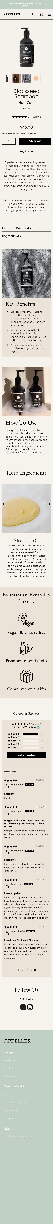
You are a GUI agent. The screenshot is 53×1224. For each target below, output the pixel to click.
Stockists (9, 1068)
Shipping (16, 133)
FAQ (6, 1094)
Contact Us (10, 1076)
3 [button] (27, 970)
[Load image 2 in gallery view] (16, 78)
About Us (9, 1060)
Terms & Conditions (15, 1102)
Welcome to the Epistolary (19, 1136)
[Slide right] (49, 504)
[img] (11, 780)
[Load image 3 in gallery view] (26, 78)
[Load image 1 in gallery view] (6, 78)
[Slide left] (3, 504)
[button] (49, 14)
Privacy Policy (12, 1110)
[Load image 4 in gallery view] (36, 78)
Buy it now (26, 151)
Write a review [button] (26, 755)
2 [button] (23, 970)
